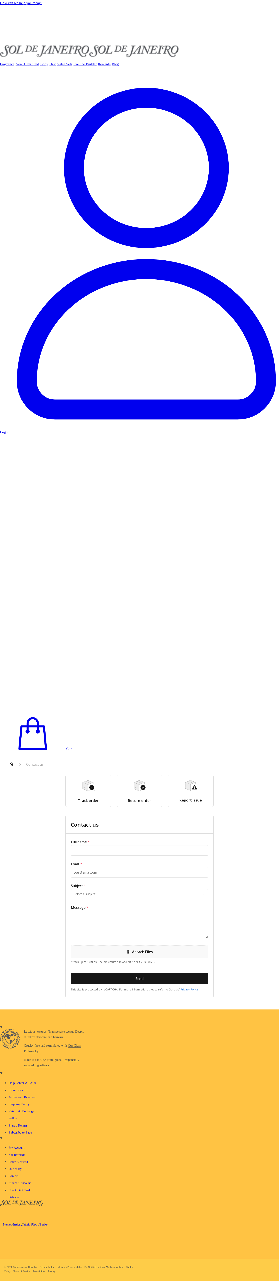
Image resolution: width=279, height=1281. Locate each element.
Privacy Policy (189, 989)
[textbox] (139, 850)
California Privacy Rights (69, 1267)
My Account (16, 1147)
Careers (13, 1176)
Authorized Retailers (22, 1097)
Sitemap (52, 1271)
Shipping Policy (19, 1104)
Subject (78, 886)
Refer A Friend (18, 1161)
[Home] (11, 764)
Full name (80, 842)
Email (76, 864)
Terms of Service (21, 1271)
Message (79, 907)
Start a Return (18, 1125)
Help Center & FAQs (22, 1083)
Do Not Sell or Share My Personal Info (104, 1267)
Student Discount (20, 1183)
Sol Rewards (17, 1154)
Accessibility (38, 1271)
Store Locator (18, 1090)
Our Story (15, 1168)
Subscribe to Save (20, 1132)
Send (139, 978)
